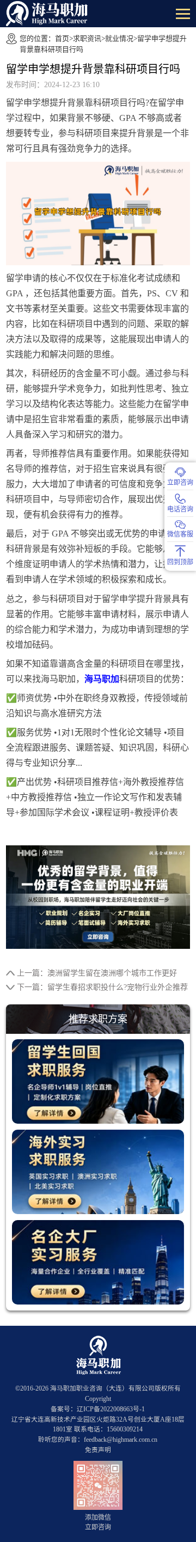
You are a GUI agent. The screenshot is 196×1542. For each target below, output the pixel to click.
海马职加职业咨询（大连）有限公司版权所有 (115, 1388)
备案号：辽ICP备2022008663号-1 (98, 1409)
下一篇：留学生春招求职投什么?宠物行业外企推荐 (102, 987)
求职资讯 (87, 38)
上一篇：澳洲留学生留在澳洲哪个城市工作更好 (97, 973)
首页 (62, 38)
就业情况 (119, 38)
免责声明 (98, 1450)
